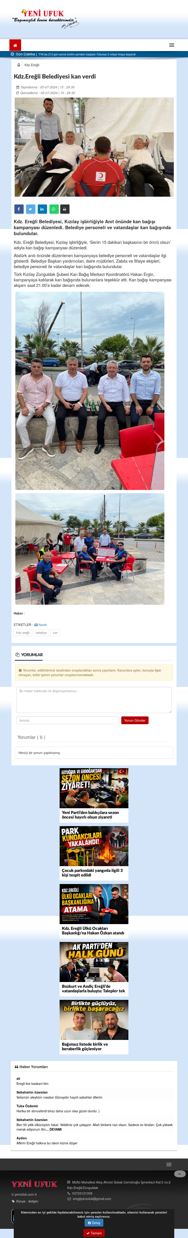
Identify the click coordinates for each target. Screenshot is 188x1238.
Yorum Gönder (135, 720)
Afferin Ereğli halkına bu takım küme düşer (52, 1143)
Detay (95, 1222)
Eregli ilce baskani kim (38, 1083)
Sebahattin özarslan (37, 1092)
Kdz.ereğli (23, 632)
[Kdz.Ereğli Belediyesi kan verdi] (94, 146)
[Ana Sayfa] (45, 18)
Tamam (96, 1233)
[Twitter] (30, 209)
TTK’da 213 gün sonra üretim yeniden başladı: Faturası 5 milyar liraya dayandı (87, 54)
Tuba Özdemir (32, 1106)
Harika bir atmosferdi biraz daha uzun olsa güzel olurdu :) (63, 1111)
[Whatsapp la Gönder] (54, 209)
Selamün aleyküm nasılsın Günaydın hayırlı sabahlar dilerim (65, 1097)
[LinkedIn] (42, 209)
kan (55, 632)
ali (23, 1078)
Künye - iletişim (27, 1201)
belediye (41, 632)
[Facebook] (19, 209)
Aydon (27, 1138)
